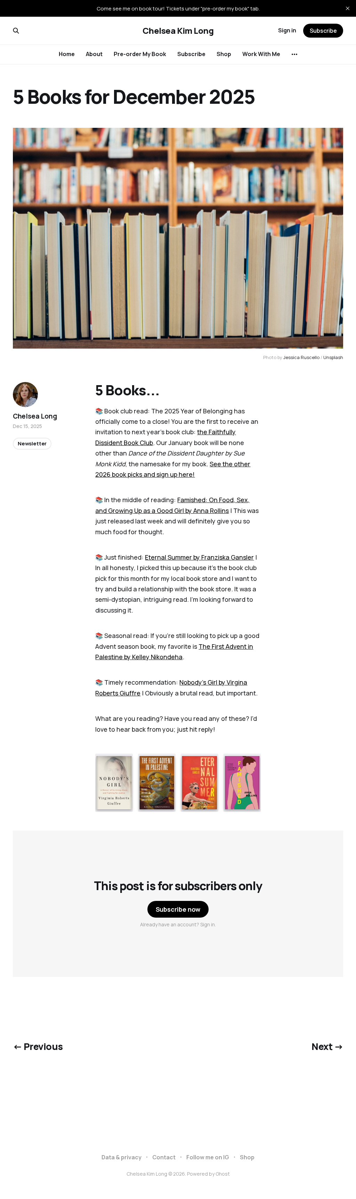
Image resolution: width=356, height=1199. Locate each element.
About (94, 54)
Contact (164, 1157)
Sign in (287, 30)
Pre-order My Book (140, 54)
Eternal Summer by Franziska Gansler (199, 557)
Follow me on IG (207, 1157)
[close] (347, 8)
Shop (224, 54)
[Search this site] (16, 30)
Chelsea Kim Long (178, 30)
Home (67, 54)
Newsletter (32, 443)
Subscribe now (178, 909)
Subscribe (191, 54)
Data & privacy (121, 1157)
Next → (327, 1046)
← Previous (38, 1046)
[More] (294, 54)
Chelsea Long (35, 416)
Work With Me (261, 54)
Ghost (223, 1173)
